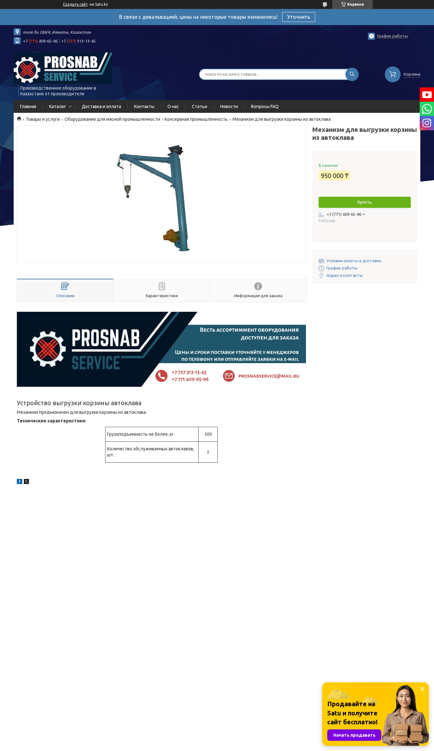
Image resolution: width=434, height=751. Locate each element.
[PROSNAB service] (63, 68)
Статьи (199, 106)
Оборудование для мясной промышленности (112, 119)
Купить (364, 202)
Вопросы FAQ (265, 106)
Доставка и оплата (101, 106)
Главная (28, 106)
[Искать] (352, 74)
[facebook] (19, 482)
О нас (173, 106)
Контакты (144, 106)
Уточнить (298, 17)
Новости (229, 106)
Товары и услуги (43, 119)
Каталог (57, 106)
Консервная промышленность (196, 119)
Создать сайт (75, 4)
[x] (26, 482)
